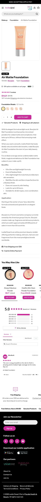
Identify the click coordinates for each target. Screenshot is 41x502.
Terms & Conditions (10, 489)
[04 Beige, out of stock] (12, 108)
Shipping (14, 98)
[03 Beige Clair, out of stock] (7, 108)
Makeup (4, 20)
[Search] (37, 14)
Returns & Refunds (27, 486)
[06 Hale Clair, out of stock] (21, 108)
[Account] (34, 8)
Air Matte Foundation (9, 370)
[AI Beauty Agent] (29, 8)
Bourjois (11, 81)
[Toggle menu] (3, 8)
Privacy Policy (25, 489)
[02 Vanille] (3, 109)
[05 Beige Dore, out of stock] (16, 108)
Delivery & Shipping (10, 486)
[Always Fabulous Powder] (10, 274)
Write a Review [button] (21, 328)
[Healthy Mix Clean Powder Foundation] (28, 274)
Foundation (14, 20)
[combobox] (20, 14)
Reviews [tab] (6, 334)
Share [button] (7, 374)
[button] (34, 374)
